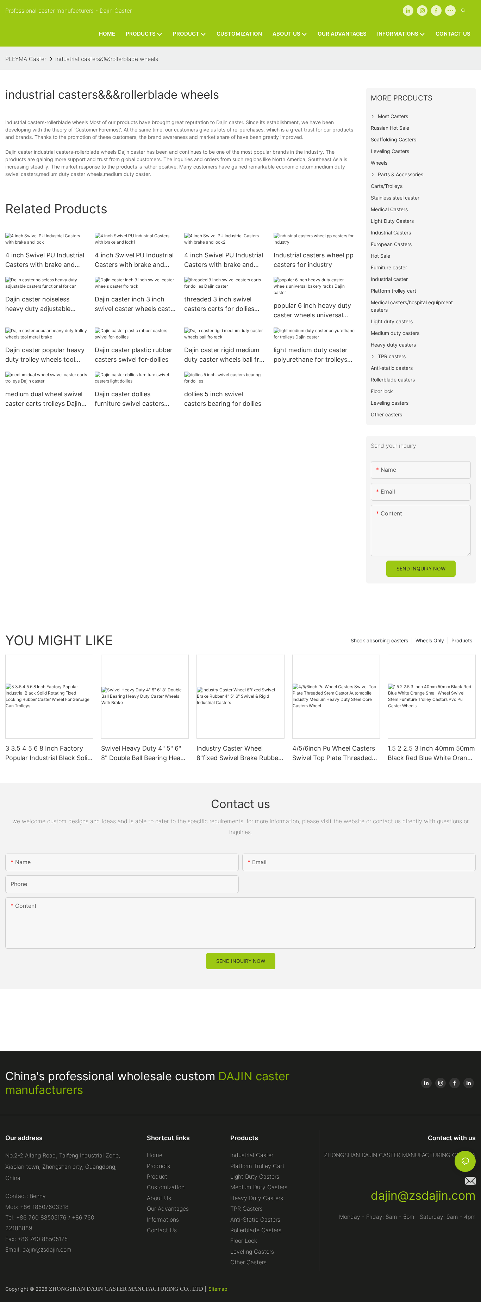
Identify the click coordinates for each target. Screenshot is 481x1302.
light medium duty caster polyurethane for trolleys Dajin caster (311, 355)
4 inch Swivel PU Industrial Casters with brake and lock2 (223, 260)
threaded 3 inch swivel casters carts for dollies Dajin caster (219, 304)
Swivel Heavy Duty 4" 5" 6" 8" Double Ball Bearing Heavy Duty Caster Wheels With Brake (144, 754)
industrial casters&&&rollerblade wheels (106, 58)
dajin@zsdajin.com (423, 1195)
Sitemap (217, 1289)
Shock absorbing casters (379, 640)
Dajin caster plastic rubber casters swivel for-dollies (134, 354)
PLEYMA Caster (25, 58)
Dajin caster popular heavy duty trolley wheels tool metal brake (45, 355)
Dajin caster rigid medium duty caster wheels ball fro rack (223, 355)
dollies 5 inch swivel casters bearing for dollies (222, 398)
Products (461, 640)
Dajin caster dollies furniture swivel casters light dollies (129, 399)
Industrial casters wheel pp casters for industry (314, 259)
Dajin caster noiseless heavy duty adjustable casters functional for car (43, 304)
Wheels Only (430, 640)
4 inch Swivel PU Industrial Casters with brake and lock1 (134, 260)
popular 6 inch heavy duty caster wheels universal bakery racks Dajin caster (312, 311)
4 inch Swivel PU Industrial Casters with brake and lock (44, 260)
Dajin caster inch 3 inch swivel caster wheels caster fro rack (135, 304)
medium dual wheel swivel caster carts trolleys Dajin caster (43, 399)
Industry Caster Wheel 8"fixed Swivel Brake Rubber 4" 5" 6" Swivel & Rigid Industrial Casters (238, 754)
